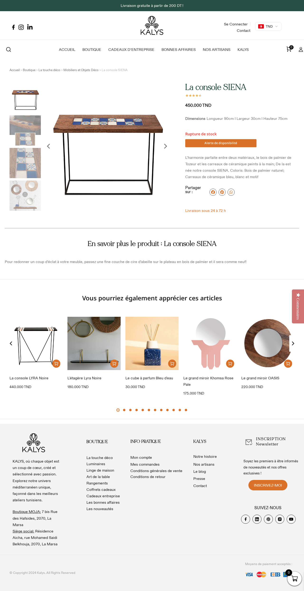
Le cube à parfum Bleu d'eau (149, 378)
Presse (199, 478)
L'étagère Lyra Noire (84, 378)
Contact (200, 485)
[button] (11, 343)
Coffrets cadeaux (101, 489)
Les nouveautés (99, 508)
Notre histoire (205, 456)
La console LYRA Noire (29, 378)
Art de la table (98, 476)
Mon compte (141, 457)
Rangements (97, 483)
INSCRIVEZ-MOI (268, 485)
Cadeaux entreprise (103, 495)
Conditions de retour (148, 476)
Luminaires (95, 463)
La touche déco (49, 70)
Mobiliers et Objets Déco (81, 70)
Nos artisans (203, 464)
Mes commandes (145, 464)
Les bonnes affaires (103, 502)
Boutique (29, 70)
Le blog (199, 471)
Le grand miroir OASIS (260, 378)
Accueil (15, 70)
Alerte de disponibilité (220, 143)
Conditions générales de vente (156, 470)
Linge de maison (100, 470)
